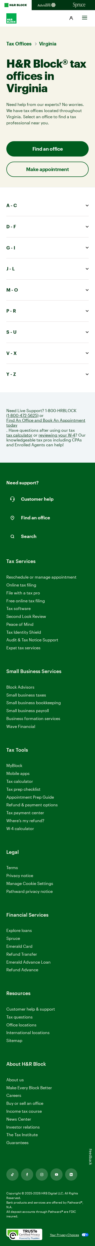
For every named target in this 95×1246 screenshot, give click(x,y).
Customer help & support (30, 1009)
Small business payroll (27, 710)
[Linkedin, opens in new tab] (71, 1174)
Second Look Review (26, 616)
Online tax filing (21, 584)
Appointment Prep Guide (30, 797)
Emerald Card (19, 946)
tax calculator (19, 435)
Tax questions (19, 1016)
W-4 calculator (20, 828)
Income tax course (24, 1111)
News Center (18, 1119)
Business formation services (33, 718)
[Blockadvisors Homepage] (47, 5)
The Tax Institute (22, 1134)
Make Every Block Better (29, 1087)
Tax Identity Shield (23, 632)
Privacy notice (19, 875)
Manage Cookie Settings (29, 883)
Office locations (21, 1025)
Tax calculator (19, 781)
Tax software (18, 608)
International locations (28, 1032)
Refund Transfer (21, 954)
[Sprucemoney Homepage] (79, 5)
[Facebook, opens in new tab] (27, 1174)
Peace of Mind (19, 624)
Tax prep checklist (23, 789)
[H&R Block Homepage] (16, 5)
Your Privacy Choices (64, 1235)
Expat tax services (23, 648)
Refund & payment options (32, 804)
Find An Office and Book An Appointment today (45, 422)
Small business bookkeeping (33, 702)
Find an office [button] (47, 149)
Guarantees (17, 1142)
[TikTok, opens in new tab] (12, 1174)
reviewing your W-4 (57, 435)
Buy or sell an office (24, 1103)
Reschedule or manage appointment (41, 576)
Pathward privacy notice (29, 891)
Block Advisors (20, 687)
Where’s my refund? (25, 820)
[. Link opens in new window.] (24, 1235)
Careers (13, 1095)
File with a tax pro (23, 592)
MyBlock (14, 765)
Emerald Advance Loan (28, 962)
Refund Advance (22, 969)
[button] (71, 18)
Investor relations (23, 1127)
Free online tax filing (25, 600)
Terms (12, 867)
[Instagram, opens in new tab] (42, 1174)
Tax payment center (25, 812)
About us (15, 1079)
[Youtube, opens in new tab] (56, 1174)
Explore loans (19, 930)
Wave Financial (20, 726)
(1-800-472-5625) (22, 415)
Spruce (13, 938)
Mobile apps (18, 773)
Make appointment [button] (47, 169)
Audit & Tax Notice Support (32, 639)
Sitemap (14, 1040)
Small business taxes (26, 694)
